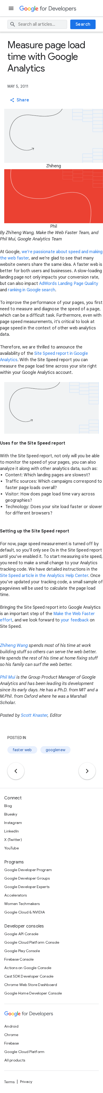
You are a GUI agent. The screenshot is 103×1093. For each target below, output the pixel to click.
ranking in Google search (31, 290)
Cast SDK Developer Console (29, 976)
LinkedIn (11, 831)
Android (11, 1026)
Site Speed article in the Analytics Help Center (44, 575)
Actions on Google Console (27, 967)
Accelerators (15, 895)
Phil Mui (7, 677)
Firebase (11, 1043)
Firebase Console (19, 959)
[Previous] (15, 771)
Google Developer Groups (27, 878)
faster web (22, 749)
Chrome (11, 1034)
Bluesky (10, 814)
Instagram (13, 822)
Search (83, 24)
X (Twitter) (13, 839)
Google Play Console (22, 950)
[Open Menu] (11, 8)
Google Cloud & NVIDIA (24, 912)
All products (14, 1060)
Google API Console (21, 933)
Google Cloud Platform (24, 1051)
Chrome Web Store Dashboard (30, 984)
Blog (8, 805)
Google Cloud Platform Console (31, 942)
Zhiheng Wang (14, 645)
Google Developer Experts (26, 886)
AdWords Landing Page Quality (68, 283)
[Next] (87, 771)
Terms (9, 1081)
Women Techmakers (22, 903)
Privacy (26, 1081)
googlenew (55, 749)
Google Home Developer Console (33, 993)
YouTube (11, 848)
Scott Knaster (34, 715)
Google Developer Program (28, 869)
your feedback (74, 620)
